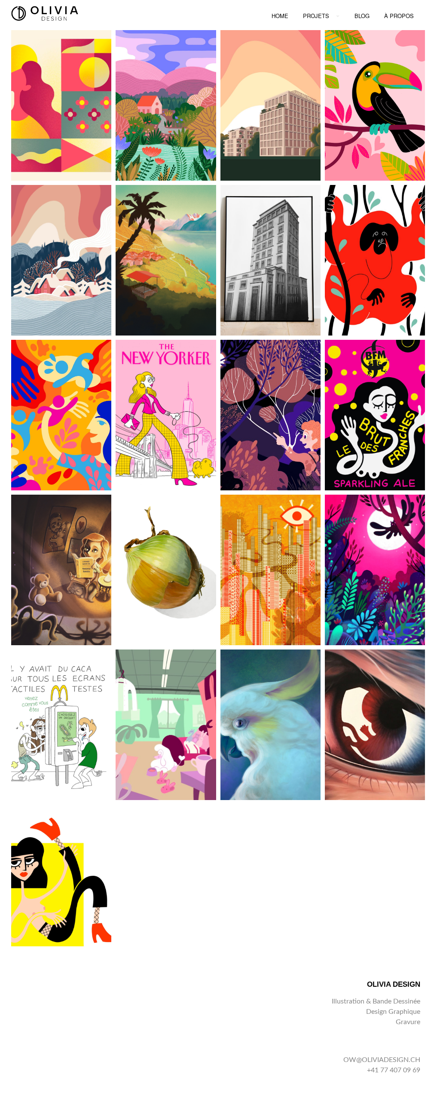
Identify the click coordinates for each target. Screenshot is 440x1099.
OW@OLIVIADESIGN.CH (381, 1059)
